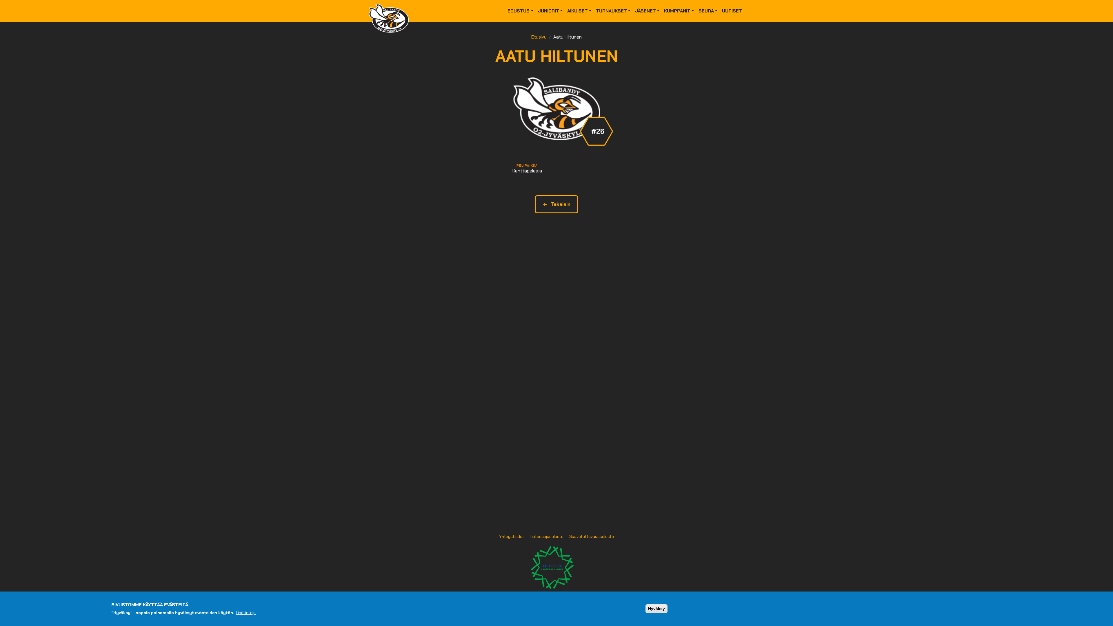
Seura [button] (706, 11)
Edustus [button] (519, 11)
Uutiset (732, 11)
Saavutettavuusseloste (591, 536)
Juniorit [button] (548, 11)
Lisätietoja (246, 612)
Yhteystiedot (511, 536)
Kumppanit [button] (677, 11)
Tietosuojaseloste (546, 536)
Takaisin (560, 204)
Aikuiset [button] (577, 11)
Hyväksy (656, 608)
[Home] (391, 11)
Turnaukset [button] (611, 11)
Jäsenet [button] (645, 11)
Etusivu (539, 37)
